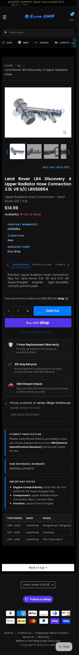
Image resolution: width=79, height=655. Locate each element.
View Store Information (25, 414)
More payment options (38, 332)
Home (9, 66)
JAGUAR (44, 42)
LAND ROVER (67, 42)
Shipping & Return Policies (51, 633)
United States (36, 585)
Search (8, 633)
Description (21, 264)
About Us (28, 637)
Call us (14, 4)
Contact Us (24, 633)
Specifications (42, 264)
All (19, 66)
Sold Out (52, 310)
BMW (25, 42)
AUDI (9, 42)
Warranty (43, 637)
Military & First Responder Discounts (38, 641)
